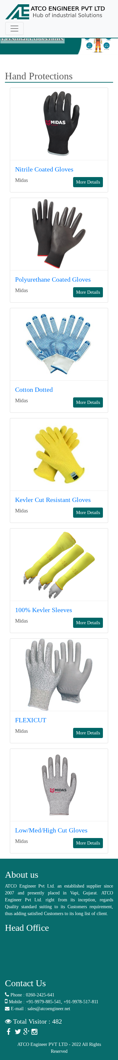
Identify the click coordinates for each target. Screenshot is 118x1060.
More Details (88, 182)
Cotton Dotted (34, 389)
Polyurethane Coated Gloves (53, 279)
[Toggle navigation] (14, 28)
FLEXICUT (30, 720)
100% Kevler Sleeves (43, 609)
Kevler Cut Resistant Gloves (53, 499)
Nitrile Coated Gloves (44, 169)
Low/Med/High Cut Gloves (51, 830)
